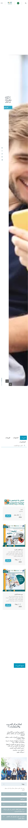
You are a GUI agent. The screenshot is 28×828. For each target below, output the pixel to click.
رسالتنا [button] (22, 794)
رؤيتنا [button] (23, 784)
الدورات (23, 437)
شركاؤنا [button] (22, 799)
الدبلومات (15, 437)
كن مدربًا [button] (22, 804)
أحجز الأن (8, 515)
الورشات (7, 437)
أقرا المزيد (5, 107)
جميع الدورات (19, 665)
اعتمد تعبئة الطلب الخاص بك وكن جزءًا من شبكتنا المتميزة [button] (14, 810)
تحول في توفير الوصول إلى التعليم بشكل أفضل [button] (15, 817)
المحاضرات (22, 442)
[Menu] (2, 3)
